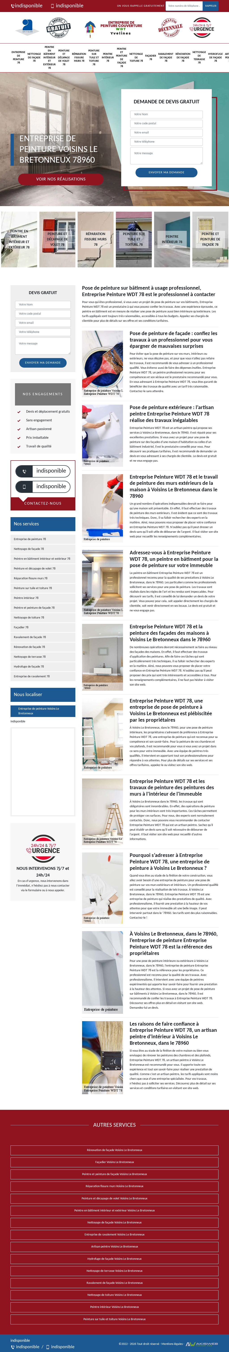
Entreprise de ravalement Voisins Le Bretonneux (114, 1234)
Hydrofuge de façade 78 (215, 57)
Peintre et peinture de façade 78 (121, 58)
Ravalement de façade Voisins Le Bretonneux (115, 1283)
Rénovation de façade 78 (183, 57)
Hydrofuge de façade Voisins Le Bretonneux (114, 1259)
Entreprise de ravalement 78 (32, 676)
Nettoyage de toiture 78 (136, 57)
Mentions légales (172, 1344)
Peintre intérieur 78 (108, 57)
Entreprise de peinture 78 (18, 57)
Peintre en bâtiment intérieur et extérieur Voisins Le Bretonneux (114, 1210)
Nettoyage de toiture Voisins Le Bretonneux (114, 1295)
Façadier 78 (150, 58)
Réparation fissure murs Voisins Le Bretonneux (114, 1186)
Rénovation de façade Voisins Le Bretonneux (114, 1150)
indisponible (28, 6)
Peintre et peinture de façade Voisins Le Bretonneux (114, 1174)
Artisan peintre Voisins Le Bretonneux (114, 1246)
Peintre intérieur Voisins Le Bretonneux (114, 1307)
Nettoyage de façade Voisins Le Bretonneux (114, 1222)
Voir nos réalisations (61, 179)
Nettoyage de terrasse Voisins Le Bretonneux (114, 1271)
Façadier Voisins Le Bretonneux (114, 1162)
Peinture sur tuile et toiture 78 (94, 57)
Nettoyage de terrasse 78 (199, 57)
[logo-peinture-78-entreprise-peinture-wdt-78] (115, 27)
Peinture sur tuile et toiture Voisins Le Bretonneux (114, 1319)
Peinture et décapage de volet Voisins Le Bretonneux (114, 1198)
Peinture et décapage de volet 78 (64, 57)
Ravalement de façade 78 (165, 57)
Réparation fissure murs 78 (79, 57)
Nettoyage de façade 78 (34, 57)
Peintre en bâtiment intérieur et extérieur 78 (49, 58)
